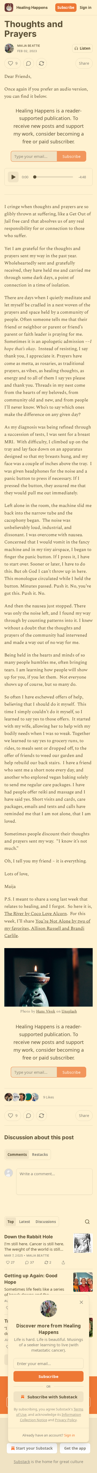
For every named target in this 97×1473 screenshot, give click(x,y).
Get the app (75, 1448)
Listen (85, 48)
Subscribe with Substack (52, 1396)
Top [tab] (11, 1221)
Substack (22, 1461)
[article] (48, 1249)
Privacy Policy (66, 1419)
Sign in (86, 7)
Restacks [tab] (40, 1154)
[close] (81, 1302)
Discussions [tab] (46, 1221)
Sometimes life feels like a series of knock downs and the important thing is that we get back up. (34, 1291)
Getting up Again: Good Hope (30, 1279)
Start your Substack (34, 1448)
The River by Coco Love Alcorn (35, 913)
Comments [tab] (17, 1154)
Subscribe (65, 7)
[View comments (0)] (28, 63)
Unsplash (69, 1011)
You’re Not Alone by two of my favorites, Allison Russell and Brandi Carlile (47, 928)
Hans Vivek (45, 1011)
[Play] (13, 177)
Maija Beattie (28, 46)
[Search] (87, 1221)
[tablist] (27, 1154)
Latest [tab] (24, 1221)
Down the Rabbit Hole (28, 1236)
